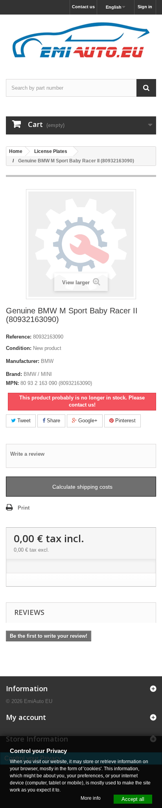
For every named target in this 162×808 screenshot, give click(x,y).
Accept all (133, 799)
